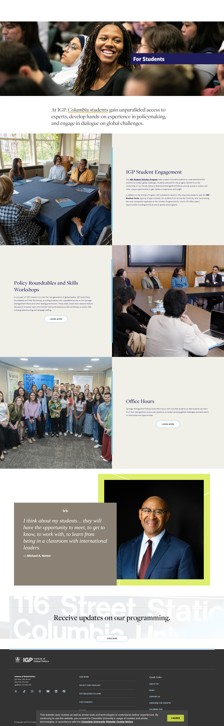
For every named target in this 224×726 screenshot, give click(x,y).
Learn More (56, 318)
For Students (85, 702)
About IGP (154, 684)
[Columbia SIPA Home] (32, 660)
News (152, 690)
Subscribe (112, 638)
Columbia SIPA (156, 709)
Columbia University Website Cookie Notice (107, 721)
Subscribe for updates (160, 703)
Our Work (84, 676)
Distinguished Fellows (90, 693)
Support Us (154, 696)
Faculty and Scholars (89, 685)
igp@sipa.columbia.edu (23, 684)
